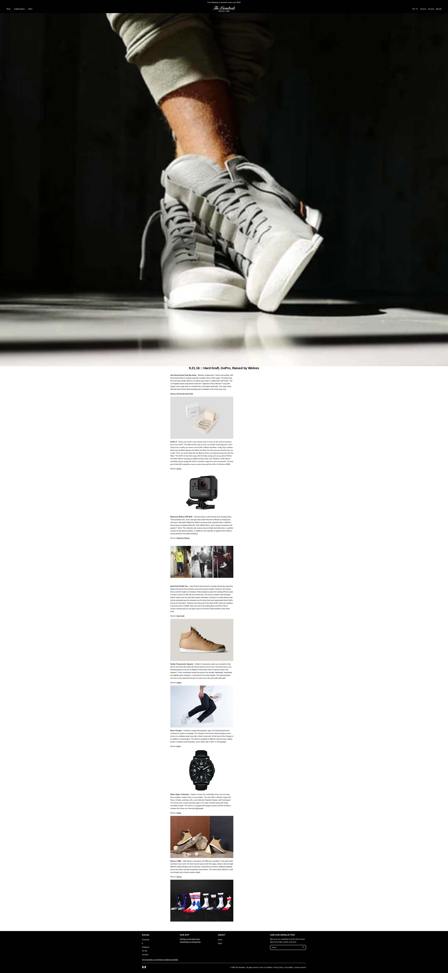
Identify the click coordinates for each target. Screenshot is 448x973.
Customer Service (300, 967)
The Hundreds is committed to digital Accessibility (160, 960)
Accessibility (288, 967)
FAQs (220, 943)
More (30, 9)
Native (179, 813)
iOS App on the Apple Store (190, 939)
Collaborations (19, 9)
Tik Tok (144, 951)
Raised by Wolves (183, 538)
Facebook (145, 940)
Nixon (179, 746)
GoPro (179, 469)
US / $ (415, 9)
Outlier (179, 682)
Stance (179, 877)
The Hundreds (240, 967)
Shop (8, 9)
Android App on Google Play (190, 942)
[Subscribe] (303, 947)
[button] (438, 8)
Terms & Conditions (266, 967)
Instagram (145, 947)
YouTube (145, 954)
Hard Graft (180, 616)
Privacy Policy (279, 967)
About (220, 940)
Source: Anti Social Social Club (181, 394)
